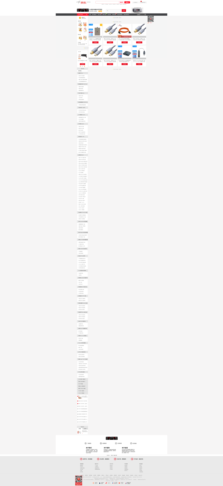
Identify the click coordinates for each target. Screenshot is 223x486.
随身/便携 (114, 14)
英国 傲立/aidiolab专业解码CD (83, 278)
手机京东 (107, 475)
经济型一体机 (81, 338)
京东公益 (135, 475)
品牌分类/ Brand (82, 154)
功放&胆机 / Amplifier (82, 107)
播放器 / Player (82, 73)
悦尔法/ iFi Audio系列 (82, 255)
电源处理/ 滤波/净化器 (82, 148)
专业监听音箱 (81, 273)
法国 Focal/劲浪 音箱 (82, 168)
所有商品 (79, 70)
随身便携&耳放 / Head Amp (82, 84)
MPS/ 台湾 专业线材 (82, 371)
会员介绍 (81, 466)
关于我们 (82, 475)
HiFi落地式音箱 (81, 293)
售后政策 (126, 465)
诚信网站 (108, 483)
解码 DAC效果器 (81, 280)
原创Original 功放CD (82, 200)
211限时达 (96, 466)
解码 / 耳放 (80, 347)
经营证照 (107, 479)
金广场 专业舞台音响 (82, 351)
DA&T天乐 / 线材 (81, 198)
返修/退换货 (126, 469)
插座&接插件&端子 (82, 376)
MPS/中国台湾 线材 (82, 194)
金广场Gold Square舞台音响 (83, 191)
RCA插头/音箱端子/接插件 (83, 150)
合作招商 (94, 475)
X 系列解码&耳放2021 (82, 258)
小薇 (85, 26)
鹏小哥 (85, 31)
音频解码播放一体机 (82, 224)
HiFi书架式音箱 (81, 291)
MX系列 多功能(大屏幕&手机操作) (82, 235)
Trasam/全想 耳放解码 (82, 187)
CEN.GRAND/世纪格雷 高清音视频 (82, 180)
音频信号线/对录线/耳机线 (83, 141)
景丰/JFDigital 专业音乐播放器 (83, 233)
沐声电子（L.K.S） (82, 202)
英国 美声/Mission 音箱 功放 (82, 312)
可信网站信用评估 (95, 483)
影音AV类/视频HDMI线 (82, 152)
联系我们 (86, 475)
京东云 (116, 480)
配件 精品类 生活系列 (82, 369)
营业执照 (134, 479)
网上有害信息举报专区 (115, 483)
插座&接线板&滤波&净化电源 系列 (82, 367)
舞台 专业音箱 (81, 130)
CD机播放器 (80, 251)
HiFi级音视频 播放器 (82, 77)
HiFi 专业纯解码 (81, 119)
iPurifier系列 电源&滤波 (82, 262)
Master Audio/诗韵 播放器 (82, 189)
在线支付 (111, 466)
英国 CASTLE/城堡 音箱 (82, 157)
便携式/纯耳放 (81, 88)
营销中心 (103, 475)
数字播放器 (94, 14)
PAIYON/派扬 (82, 383)
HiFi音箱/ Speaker (82, 123)
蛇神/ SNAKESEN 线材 (82, 204)
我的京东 (135, 2)
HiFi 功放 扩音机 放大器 (82, 110)
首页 (90, 14)
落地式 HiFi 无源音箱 (82, 300)
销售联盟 (115, 475)
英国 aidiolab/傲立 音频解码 (83, 163)
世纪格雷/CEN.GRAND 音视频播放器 (82, 213)
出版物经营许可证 (112, 478)
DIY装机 (140, 466)
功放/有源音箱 (81, 253)
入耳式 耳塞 (80, 97)
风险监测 (123, 475)
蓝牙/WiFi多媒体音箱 (82, 132)
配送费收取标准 (97, 469)
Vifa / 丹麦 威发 (81, 172)
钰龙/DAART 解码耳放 (82, 321)
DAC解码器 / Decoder (82, 114)
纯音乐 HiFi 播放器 (81, 75)
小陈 (80, 39)
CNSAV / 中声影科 (81, 209)
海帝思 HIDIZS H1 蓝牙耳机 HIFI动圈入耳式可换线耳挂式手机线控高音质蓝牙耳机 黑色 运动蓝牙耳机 (85, 431)
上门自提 (96, 465)
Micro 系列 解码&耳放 (82, 260)
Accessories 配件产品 (82, 264)
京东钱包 (112, 480)
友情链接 (111, 475)
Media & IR (140, 475)
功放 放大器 (80, 284)
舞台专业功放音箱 (81, 354)
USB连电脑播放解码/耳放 (83, 81)
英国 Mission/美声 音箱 (82, 159)
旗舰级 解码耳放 (81, 325)
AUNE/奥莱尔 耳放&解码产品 (82, 176)
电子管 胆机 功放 (81, 289)
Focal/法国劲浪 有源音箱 (82, 270)
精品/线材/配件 (126, 14)
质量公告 (127, 475)
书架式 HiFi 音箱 (81, 126)
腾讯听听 (114, 4)
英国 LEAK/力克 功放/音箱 (82, 248)
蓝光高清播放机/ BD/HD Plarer (83, 102)
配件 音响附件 (81, 229)
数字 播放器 (80, 331)
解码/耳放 (104, 14)
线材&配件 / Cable (82, 136)
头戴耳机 (80, 275)
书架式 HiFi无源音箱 (82, 305)
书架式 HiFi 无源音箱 (82, 298)
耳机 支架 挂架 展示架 (82, 365)
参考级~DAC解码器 (82, 218)
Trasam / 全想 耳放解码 (82, 342)
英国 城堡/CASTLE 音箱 (82, 295)
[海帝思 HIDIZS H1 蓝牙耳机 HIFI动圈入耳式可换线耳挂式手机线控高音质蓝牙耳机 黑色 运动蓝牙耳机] (79, 433)
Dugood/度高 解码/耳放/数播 (83, 181)
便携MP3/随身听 (81, 86)
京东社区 (119, 475)
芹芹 (80, 26)
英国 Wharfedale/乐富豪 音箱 (83, 161)
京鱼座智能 (141, 471)
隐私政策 (131, 475)
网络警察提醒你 (102, 483)
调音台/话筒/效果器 (82, 356)
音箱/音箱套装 (119, 14)
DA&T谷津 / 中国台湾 (82, 196)
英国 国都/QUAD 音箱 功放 (82, 287)
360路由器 (106, 4)
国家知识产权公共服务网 (128, 483)
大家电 (81, 470)
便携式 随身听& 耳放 (82, 242)
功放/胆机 (109, 14)
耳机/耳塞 (99, 14)
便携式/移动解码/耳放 (82, 121)
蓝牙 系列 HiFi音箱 (81, 309)
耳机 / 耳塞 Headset (82, 93)
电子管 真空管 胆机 (82, 112)
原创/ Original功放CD (82, 381)
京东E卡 (140, 469)
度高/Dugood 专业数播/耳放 (82, 329)
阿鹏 (85, 39)
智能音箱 (121, 4)
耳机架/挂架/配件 (81, 99)
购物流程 (81, 465)
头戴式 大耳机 (81, 95)
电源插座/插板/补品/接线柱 (83, 144)
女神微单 (117, 4)
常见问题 (81, 469)
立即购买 (95, 42)
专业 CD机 (80, 282)
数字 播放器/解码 (81, 345)
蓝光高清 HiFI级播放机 (82, 215)
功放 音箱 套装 (81, 349)
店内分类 (82, 68)
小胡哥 (80, 31)
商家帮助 (98, 475)
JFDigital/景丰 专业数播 (82, 183)
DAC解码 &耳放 (81, 244)
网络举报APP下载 (121, 483)
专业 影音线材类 (81, 361)
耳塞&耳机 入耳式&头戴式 (83, 363)
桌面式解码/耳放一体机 (82, 117)
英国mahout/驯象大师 (82, 386)
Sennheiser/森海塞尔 (82, 170)
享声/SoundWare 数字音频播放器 (82, 222)
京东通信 (140, 470)
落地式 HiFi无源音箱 (82, 307)
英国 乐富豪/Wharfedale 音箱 (82, 303)
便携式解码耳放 (81, 90)
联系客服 (81, 471)
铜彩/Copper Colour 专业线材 (83, 359)
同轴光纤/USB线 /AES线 (82, 146)
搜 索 (124, 10)
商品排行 (82, 426)
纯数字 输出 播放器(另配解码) (82, 79)
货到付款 (111, 465)
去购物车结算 (143, 2)
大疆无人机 (110, 4)
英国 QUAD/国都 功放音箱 (83, 165)
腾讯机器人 (125, 4)
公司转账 (111, 469)
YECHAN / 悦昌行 (82, 390)
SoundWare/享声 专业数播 (82, 178)
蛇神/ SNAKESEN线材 (82, 388)
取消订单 (126, 470)
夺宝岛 (140, 465)
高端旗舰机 (80, 340)
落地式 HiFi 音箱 (81, 128)
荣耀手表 (103, 4)
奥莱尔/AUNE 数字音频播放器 (83, 240)
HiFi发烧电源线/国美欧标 (82, 139)
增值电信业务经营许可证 (142, 479)
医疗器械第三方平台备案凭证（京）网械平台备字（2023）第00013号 (121, 479)
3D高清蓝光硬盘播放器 (82, 104)
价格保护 (126, 466)
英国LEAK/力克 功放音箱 (82, 174)
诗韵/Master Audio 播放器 (82, 335)
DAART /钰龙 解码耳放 (82, 185)
